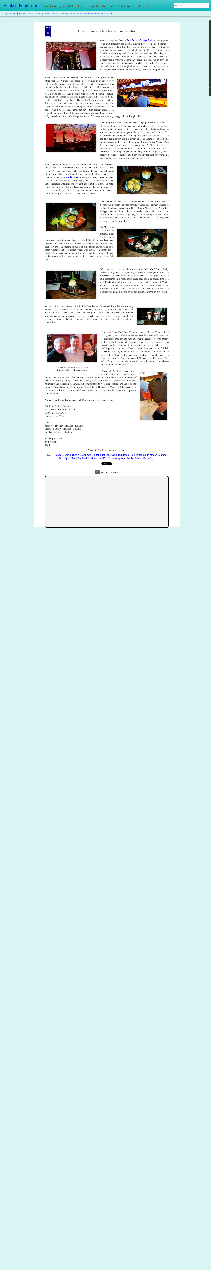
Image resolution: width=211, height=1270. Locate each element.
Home (22, 13)
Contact (111, 13)
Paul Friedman (89, 458)
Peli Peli (103, 458)
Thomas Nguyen (117, 458)
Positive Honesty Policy (63, 13)
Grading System (42, 13)
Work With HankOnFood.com (91, 13)
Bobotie (67, 454)
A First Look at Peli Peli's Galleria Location (106, 31)
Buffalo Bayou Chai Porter (85, 454)
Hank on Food (119, 449)
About (30, 13)
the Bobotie (72, 177)
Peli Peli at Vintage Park (140, 40)
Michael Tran (128, 454)
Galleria (116, 454)
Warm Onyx (149, 458)
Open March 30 (72, 458)
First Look (105, 454)
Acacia (58, 454)
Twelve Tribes (134, 458)
